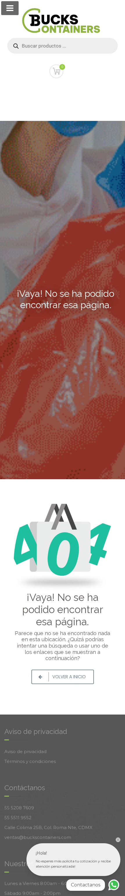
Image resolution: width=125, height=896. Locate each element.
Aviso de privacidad (25, 751)
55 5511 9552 (17, 817)
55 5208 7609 (19, 807)
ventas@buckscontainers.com (37, 837)
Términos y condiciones (30, 761)
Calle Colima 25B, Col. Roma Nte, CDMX (48, 827)
